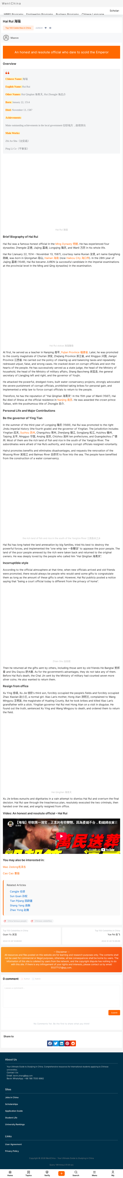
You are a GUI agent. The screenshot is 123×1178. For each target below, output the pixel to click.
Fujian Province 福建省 (74, 352)
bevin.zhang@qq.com (23, 1075)
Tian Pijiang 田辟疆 (21, 900)
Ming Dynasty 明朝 (66, 243)
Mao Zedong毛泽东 (14, 866)
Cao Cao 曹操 (11, 873)
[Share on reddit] (73, 1043)
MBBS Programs (13, 14)
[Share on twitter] (56, 1043)
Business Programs (67, 14)
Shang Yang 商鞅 (20, 905)
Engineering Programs (39, 14)
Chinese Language (93, 14)
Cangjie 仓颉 (17, 891)
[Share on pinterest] (67, 1043)
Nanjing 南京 (64, 399)
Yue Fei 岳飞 (114, 934)
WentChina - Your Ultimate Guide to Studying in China (69, 1158)
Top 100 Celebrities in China (18, 28)
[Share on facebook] (50, 1043)
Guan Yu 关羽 (10, 934)
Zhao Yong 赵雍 (19, 910)
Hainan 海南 (52, 258)
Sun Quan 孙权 (18, 896)
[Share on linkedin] (61, 1043)
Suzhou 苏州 (27, 432)
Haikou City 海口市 (77, 258)
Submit (114, 1012)
